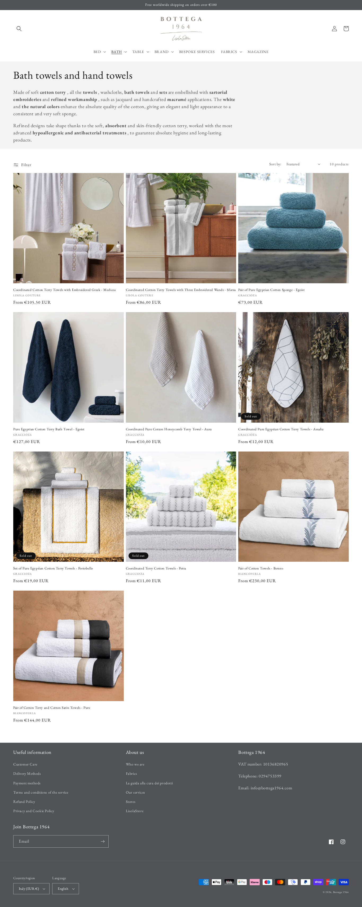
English (63, 888)
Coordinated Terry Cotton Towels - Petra (156, 568)
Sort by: (275, 164)
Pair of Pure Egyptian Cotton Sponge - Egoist (271, 290)
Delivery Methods (27, 773)
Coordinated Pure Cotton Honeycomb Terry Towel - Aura (169, 429)
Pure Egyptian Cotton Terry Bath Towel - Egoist (49, 429)
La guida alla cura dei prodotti (149, 783)
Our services (135, 792)
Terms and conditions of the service (40, 792)
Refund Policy (24, 801)
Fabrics (131, 773)
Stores (131, 801)
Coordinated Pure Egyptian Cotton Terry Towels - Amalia (280, 429)
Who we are (135, 764)
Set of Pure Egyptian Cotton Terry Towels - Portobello (53, 568)
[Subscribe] (102, 841)
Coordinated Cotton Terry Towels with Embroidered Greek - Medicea (64, 290)
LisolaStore (135, 810)
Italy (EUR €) (29, 888)
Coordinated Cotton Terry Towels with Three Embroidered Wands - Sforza (181, 290)
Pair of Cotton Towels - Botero (260, 568)
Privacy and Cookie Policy (33, 810)
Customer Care (25, 764)
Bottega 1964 (341, 892)
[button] (19, 28)
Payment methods (27, 783)
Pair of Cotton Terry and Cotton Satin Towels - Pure (51, 708)
